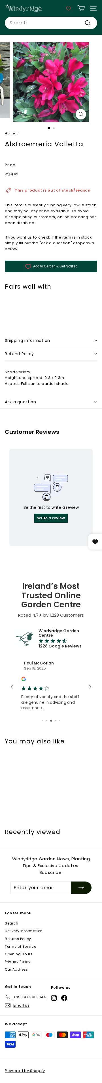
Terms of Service (20, 959)
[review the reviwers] (26, 680)
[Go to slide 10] (57, 733)
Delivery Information (24, 944)
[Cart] (81, 8)
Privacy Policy (18, 974)
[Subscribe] (81, 901)
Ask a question (20, 402)
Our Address (16, 982)
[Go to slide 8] (48, 733)
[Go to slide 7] (44, 733)
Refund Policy (19, 354)
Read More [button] (34, 721)
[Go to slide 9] (53, 734)
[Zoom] (81, 114)
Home (10, 133)
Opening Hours (19, 967)
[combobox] (51, 23)
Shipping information (27, 340)
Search (11, 936)
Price (10, 165)
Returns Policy (18, 951)
